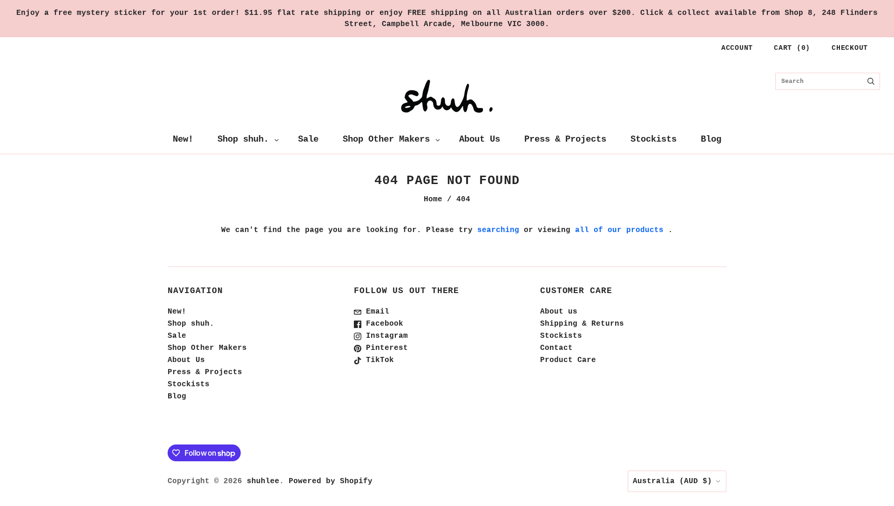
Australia (672, 481)
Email (375, 312)
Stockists (653, 139)
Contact (556, 348)
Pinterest (384, 348)
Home (433, 199)
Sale (308, 139)
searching (498, 230)
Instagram (384, 336)
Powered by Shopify (330, 481)
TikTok (377, 360)
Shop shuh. (243, 139)
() (792, 48)
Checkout (850, 48)
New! (183, 139)
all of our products (619, 230)
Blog (711, 139)
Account (737, 48)
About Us (479, 139)
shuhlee (263, 481)
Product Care (568, 360)
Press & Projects (565, 139)
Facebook (382, 324)
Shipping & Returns (582, 324)
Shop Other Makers (386, 139)
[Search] (871, 81)
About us (558, 312)
